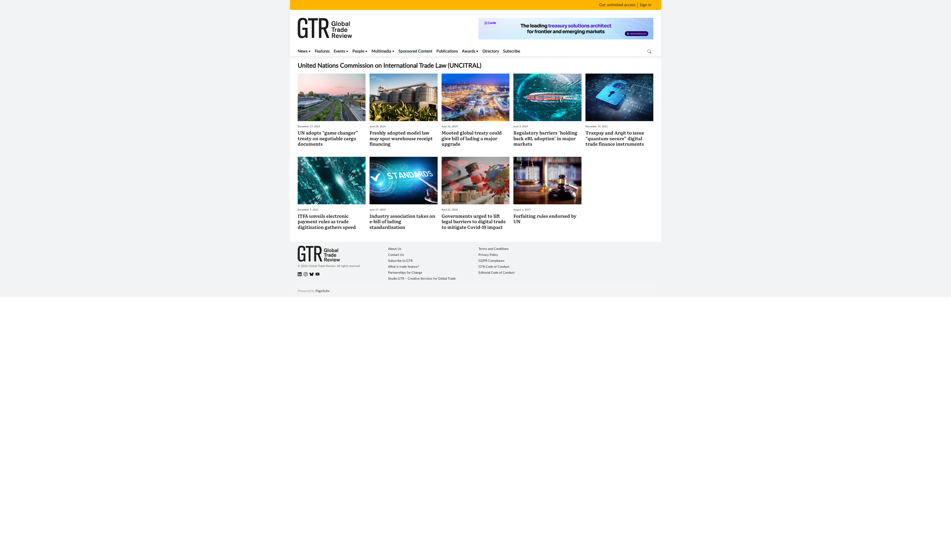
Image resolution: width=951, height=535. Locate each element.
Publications (447, 51)
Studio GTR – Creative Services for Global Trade (422, 278)
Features (322, 51)
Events (339, 51)
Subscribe (511, 51)
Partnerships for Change (405, 272)
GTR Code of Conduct (493, 266)
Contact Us (396, 255)
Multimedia (381, 51)
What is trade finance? (403, 266)
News (303, 51)
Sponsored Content (415, 51)
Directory (490, 51)
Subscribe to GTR (400, 261)
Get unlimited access (617, 5)
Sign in (645, 5)
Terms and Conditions (493, 249)
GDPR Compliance (491, 261)
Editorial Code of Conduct (496, 272)
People (358, 51)
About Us (394, 249)
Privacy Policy (488, 255)
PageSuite (323, 291)
